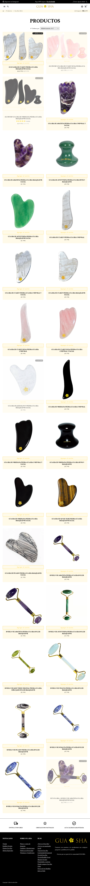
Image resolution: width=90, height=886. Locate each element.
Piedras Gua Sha (7, 848)
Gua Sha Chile (19, 11)
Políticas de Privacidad (26, 851)
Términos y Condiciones (27, 853)
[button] (20, 121)
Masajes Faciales (42, 860)
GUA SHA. (82, 854)
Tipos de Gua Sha (43, 851)
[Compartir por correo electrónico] (86, 11)
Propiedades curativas (44, 862)
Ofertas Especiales (8, 851)
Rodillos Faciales (7, 846)
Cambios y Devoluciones (27, 848)
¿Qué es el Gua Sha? (43, 844)
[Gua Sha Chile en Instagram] (3, 2)
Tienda (5, 844)
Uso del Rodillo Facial (44, 857)
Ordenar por (34, 28)
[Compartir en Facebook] (83, 11)
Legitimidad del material (45, 853)
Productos (9, 11)
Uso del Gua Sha (42, 855)
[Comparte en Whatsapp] (85, 11)
